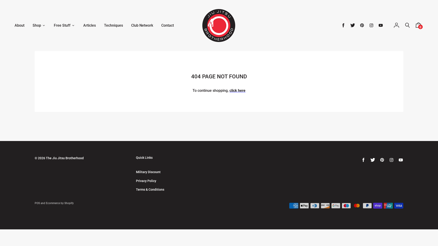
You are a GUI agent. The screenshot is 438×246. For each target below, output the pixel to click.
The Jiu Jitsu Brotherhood (65, 158)
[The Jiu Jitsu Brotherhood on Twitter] (352, 25)
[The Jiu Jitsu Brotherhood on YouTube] (380, 25)
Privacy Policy (146, 181)
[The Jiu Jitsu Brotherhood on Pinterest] (362, 25)
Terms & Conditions (150, 189)
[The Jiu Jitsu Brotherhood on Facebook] (343, 25)
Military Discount (148, 172)
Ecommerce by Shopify (60, 203)
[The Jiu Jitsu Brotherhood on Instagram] (371, 25)
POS (37, 203)
